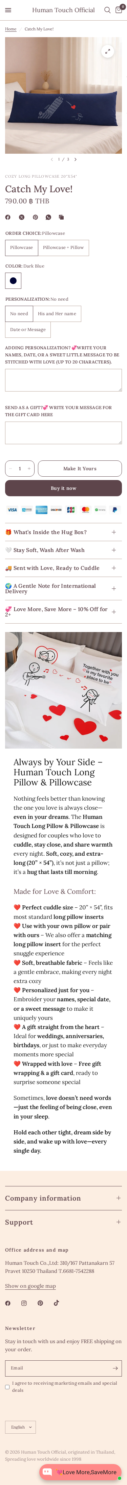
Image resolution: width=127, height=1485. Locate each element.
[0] (117, 10)
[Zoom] (107, 51)
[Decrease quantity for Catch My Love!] (10, 468)
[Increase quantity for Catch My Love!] (29, 468)
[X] (23, 217)
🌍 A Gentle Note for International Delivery (50, 588)
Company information (43, 1198)
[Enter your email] (115, 1368)
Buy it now (63, 488)
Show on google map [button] (30, 1286)
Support (19, 1222)
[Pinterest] (37, 217)
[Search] (107, 10)
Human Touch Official (63, 10)
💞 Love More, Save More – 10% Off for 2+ (56, 612)
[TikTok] (61, 1302)
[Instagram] (28, 1303)
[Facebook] (9, 217)
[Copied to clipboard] (63, 217)
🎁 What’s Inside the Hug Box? (46, 532)
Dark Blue (13, 281)
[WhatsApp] (50, 217)
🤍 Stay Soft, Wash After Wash (45, 550)
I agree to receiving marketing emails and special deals (65, 1386)
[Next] (75, 159)
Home (11, 28)
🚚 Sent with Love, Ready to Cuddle (52, 567)
